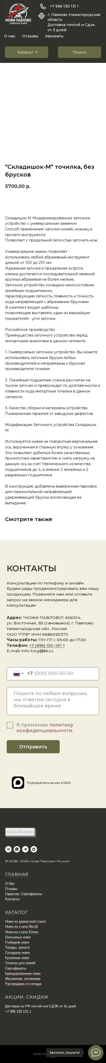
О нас (9, 36)
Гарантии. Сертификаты (23, 894)
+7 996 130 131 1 (64, 6)
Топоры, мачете (17, 947)
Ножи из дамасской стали (25, 921)
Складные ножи (17, 953)
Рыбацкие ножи (17, 942)
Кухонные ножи (17, 958)
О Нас (10, 883)
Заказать (54, 36)
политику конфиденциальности (44, 727)
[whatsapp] (17, 849)
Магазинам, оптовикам (22, 979)
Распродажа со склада (23, 984)
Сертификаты (15, 968)
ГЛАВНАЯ (17, 874)
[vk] (8, 849)
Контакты (12, 899)
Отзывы (30, 36)
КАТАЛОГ (16, 912)
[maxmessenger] (34, 849)
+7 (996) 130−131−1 (47, 645)
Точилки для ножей (20, 963)
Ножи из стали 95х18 (21, 926)
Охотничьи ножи (18, 937)
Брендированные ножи (22, 973)
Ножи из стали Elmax (21, 932)
